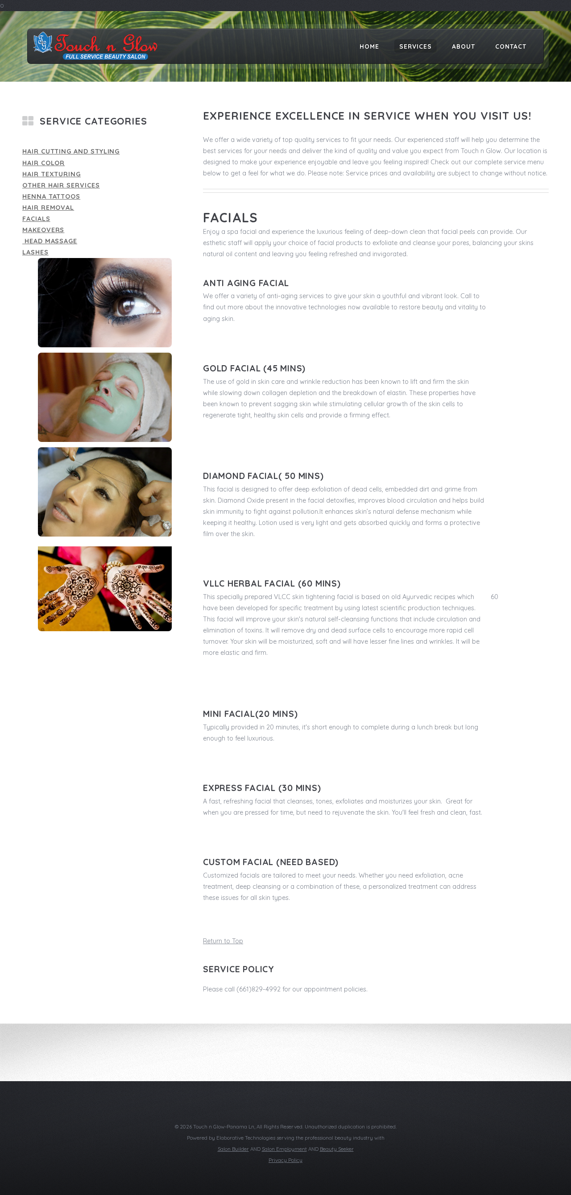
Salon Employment (284, 1149)
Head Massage (49, 241)
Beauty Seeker (337, 1149)
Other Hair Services (61, 185)
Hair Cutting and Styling (71, 151)
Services (415, 46)
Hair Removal (48, 208)
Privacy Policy (285, 1160)
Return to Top (223, 941)
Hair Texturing (51, 174)
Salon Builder (233, 1149)
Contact (510, 46)
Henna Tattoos (51, 196)
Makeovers (43, 230)
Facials (36, 219)
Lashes (35, 252)
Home (369, 46)
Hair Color (43, 163)
